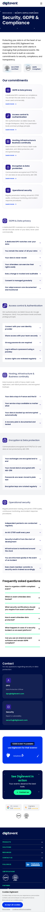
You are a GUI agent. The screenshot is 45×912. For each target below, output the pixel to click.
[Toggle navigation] (41, 3)
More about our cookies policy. (12, 900)
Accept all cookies (12, 905)
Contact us (24, 792)
